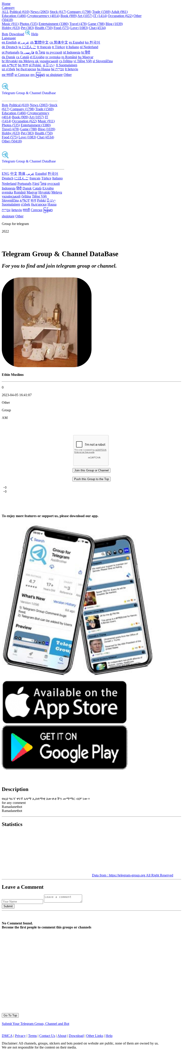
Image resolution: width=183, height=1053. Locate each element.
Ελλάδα (48, 188)
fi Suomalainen (66, 65)
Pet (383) (27, 28)
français (34, 178)
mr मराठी (8, 75)
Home (6, 4)
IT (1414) (100, 16)
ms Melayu (27, 61)
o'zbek (25, 204)
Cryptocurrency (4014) (43, 16)
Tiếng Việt (39, 196)
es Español (76, 42)
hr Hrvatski (10, 61)
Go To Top (10, 1015)
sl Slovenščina (103, 61)
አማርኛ (25, 200)
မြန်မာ (48, 210)
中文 (13, 173)
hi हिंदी (85, 52)
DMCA (7, 1036)
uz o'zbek (8, 69)
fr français (44, 47)
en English (9, 42)
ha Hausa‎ (43, 69)
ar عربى (23, 42)
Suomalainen (11, 204)
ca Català (22, 57)
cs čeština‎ (66, 61)
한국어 (53, 173)
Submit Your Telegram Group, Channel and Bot (35, 1024)
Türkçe (46, 178)
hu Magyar (85, 57)
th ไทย (40, 52)
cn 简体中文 (59, 42)
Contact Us (47, 1036)
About (61, 1036)
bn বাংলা (23, 65)
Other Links (94, 1036)
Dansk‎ (27, 188)
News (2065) (39, 12)
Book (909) (68, 16)
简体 (21, 173)
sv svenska (52, 57)
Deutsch (7, 178)
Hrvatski (44, 192)
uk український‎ (46, 61)
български (39, 204)
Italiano (57, 178)
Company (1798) (79, 12)
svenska (7, 192)
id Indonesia (71, 52)
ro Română (69, 57)
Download (16, 34)
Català (37, 188)
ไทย (43, 183)
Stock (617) (58, 12)
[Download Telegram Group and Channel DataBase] (27, 34)
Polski (41, 200)
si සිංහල (49, 65)
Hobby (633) (11, 28)
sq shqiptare (54, 75)
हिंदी (19, 188)
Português (24, 183)
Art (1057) (84, 16)
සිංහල (51, 200)
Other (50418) (12, 141)
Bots (5, 34)
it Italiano (72, 47)
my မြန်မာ (37, 75)
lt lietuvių (71, 69)
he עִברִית (57, 69)
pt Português (10, 52)
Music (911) (10, 24)
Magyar (32, 192)
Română (20, 192)
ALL (5, 12)
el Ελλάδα (37, 57)
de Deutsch (10, 47)
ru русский (54, 52)
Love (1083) (79, 28)
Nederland (9, 183)
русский (53, 183)
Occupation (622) (120, 16)
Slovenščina (10, 200)
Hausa (52, 204)
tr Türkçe (58, 47)
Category (8, 8)
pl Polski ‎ (35, 65)
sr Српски (22, 75)
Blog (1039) (114, 24)
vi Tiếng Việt (82, 61)
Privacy (20, 1036)
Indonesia (8, 188)
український (11, 196)
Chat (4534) (97, 28)
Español (41, 173)
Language (9, 38)
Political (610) (19, 12)
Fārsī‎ (35, 183)
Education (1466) (14, 16)
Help (34, 34)
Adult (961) (119, 12)
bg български (26, 69)
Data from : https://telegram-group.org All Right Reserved (132, 875)
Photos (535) (29, 24)
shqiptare (8, 216)
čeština (26, 196)
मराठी (26, 210)
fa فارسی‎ (27, 52)
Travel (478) (78, 24)
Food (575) (61, 28)
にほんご (21, 178)
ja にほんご (27, 47)
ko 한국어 (92, 42)
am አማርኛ (9, 65)
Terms (32, 1036)
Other (68, 75)
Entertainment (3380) (54, 24)
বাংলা (33, 200)
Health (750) (44, 28)
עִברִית (6, 210)
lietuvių (16, 210)
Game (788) (96, 24)
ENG (5, 173)
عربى (30, 173)
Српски (36, 210)
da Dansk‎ (8, 57)
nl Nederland (89, 47)
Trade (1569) (101, 12)
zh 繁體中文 (39, 42)
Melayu (56, 192)
